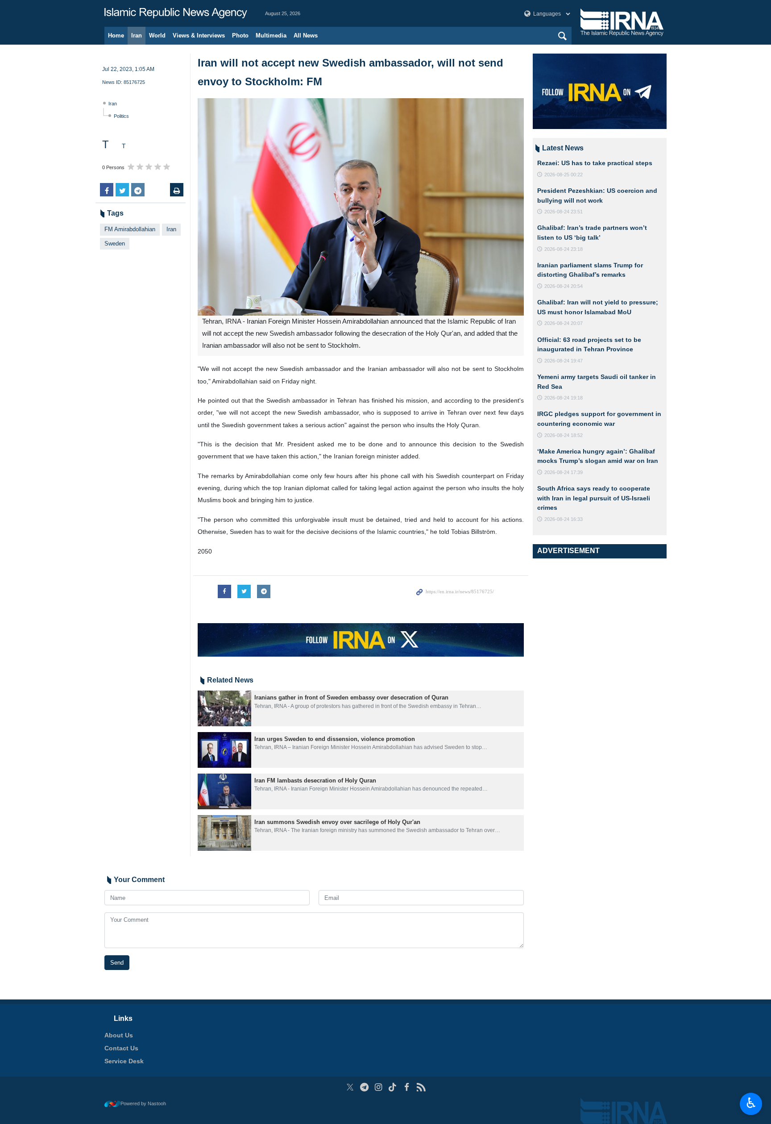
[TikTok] (393, 1087)
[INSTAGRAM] (379, 1087)
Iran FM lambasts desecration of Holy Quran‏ (315, 780)
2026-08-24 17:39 (563, 472)
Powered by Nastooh (143, 1103)
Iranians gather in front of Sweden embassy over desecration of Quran (351, 697)
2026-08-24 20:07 (563, 323)
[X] (350, 1087)
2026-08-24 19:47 (563, 360)
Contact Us (121, 1048)
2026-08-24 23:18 (563, 249)
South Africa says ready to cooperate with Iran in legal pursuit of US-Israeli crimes (593, 498)
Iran (136, 35)
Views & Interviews (199, 35)
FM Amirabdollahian (129, 229)
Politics (121, 116)
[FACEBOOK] (407, 1087)
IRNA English (175, 13)
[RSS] (421, 1087)
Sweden (114, 243)
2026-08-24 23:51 (563, 211)
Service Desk (124, 1061)
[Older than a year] (224, 708)
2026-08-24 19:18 (563, 397)
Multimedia (271, 35)
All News (306, 35)
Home (116, 35)
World (157, 35)
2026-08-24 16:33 (563, 519)
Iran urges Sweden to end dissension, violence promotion (334, 739)
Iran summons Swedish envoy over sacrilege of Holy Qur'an (337, 822)
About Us (118, 1035)
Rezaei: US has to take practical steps (594, 163)
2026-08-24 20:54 (563, 286)
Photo (240, 35)
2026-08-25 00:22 (563, 174)
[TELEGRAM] (364, 1087)
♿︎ (751, 1103)
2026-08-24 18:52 (563, 435)
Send (117, 962)
